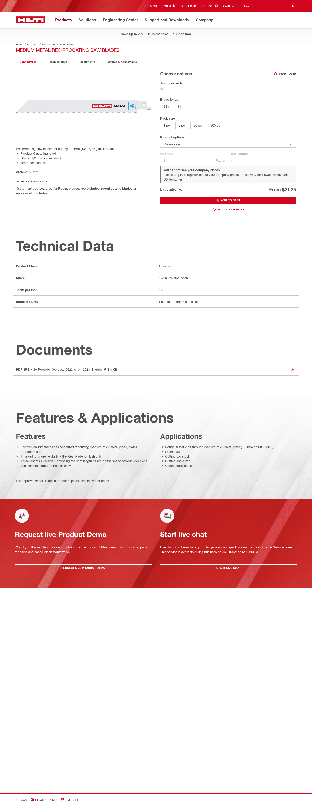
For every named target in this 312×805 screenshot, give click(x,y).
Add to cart (230, 200)
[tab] (27, 62)
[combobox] (268, 5)
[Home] (30, 19)
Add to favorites (230, 209)
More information (29, 181)
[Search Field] (293, 5)
